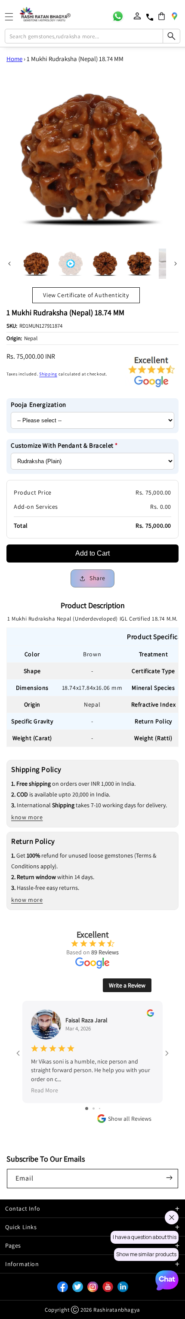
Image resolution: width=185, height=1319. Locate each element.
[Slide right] (175, 263)
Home (14, 59)
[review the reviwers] (150, 1014)
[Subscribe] (169, 1177)
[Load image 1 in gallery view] (36, 264)
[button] (161, 16)
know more (27, 817)
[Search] (171, 36)
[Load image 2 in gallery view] (105, 264)
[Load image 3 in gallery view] (139, 264)
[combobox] (92, 36)
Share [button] (97, 578)
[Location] (174, 16)
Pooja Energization (38, 404)
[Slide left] (9, 263)
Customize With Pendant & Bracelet (64, 445)
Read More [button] (44, 1090)
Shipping (48, 374)
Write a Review (127, 985)
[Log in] (137, 16)
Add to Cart (92, 553)
